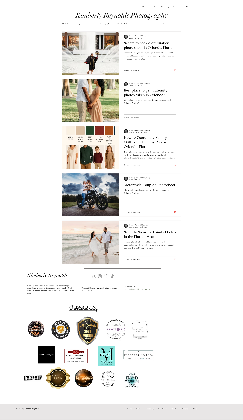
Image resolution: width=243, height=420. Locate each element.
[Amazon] (93, 276)
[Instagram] (99, 276)
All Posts (65, 24)
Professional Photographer (100, 24)
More (165, 24)
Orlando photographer (125, 24)
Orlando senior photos (148, 24)
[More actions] (175, 36)
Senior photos (79, 24)
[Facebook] (106, 276)
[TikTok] (112, 276)
